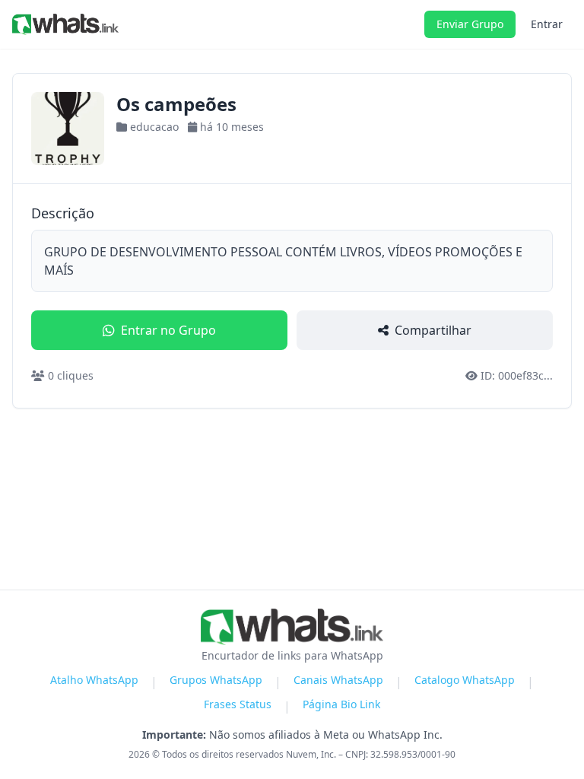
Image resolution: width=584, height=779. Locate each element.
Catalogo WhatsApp (464, 679)
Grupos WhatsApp (216, 679)
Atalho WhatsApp (94, 679)
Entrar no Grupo (168, 330)
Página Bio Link (341, 704)
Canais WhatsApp (338, 679)
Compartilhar (433, 330)
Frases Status (237, 704)
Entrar (547, 24)
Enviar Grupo (469, 24)
